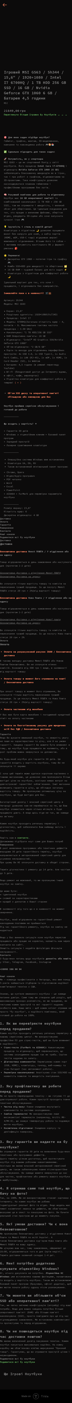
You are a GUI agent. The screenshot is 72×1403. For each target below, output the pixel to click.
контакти (22, 837)
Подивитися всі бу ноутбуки (17, 1361)
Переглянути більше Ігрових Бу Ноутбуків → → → (35, 114)
